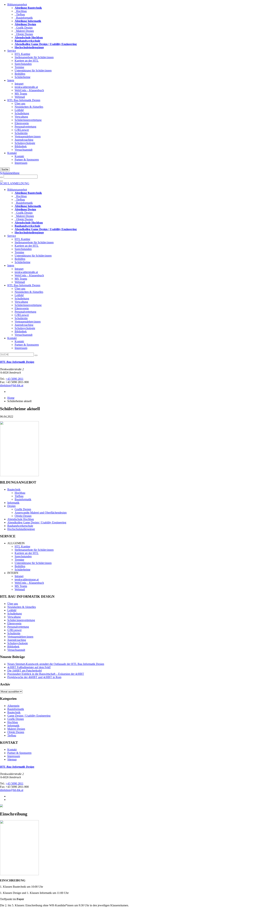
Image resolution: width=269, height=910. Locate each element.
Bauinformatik (24, 17)
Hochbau (21, 11)
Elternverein (22, 123)
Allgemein (13, 705)
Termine (19, 67)
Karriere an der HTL (27, 60)
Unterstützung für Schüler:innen (33, 70)
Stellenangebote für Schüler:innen (34, 57)
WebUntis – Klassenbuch (29, 90)
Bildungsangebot (17, 4)
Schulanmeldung (9, 172)
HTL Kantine (22, 54)
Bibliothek (21, 146)
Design (11, 506)
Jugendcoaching (24, 139)
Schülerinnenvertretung (28, 120)
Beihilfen (20, 73)
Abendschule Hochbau (20, 519)
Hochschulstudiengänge (21, 529)
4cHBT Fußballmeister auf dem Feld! (29, 667)
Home (10, 397)
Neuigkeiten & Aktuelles (29, 106)
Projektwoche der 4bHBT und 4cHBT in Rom (34, 677)
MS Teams (21, 93)
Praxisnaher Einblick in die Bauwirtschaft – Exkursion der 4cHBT (45, 673)
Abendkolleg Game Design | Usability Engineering (36, 522)
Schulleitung (22, 113)
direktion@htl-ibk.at (11, 385)
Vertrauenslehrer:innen (28, 136)
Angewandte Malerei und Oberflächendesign (41, 512)
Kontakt (12, 153)
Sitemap (12, 759)
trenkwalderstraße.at (26, 87)
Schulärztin (21, 133)
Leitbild (19, 110)
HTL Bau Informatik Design (23, 100)
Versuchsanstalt (23, 149)
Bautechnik (13, 489)
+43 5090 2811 (14, 378)
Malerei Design (24, 30)
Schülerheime (22, 77)
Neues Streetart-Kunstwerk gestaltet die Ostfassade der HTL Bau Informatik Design (55, 664)
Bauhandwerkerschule (20, 525)
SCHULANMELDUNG (14, 183)
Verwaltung (21, 116)
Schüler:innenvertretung (21, 620)
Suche (4, 169)
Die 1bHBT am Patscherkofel (24, 670)
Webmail (20, 96)
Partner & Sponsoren (27, 159)
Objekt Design (24, 34)
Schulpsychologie (25, 143)
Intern (10, 80)
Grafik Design (24, 27)
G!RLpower (22, 129)
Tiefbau (20, 14)
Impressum (21, 162)
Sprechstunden (23, 63)
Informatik (13, 502)
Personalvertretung (25, 126)
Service (11, 50)
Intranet (19, 83)
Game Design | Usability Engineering (29, 715)
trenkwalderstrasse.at (27, 579)
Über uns (20, 103)
